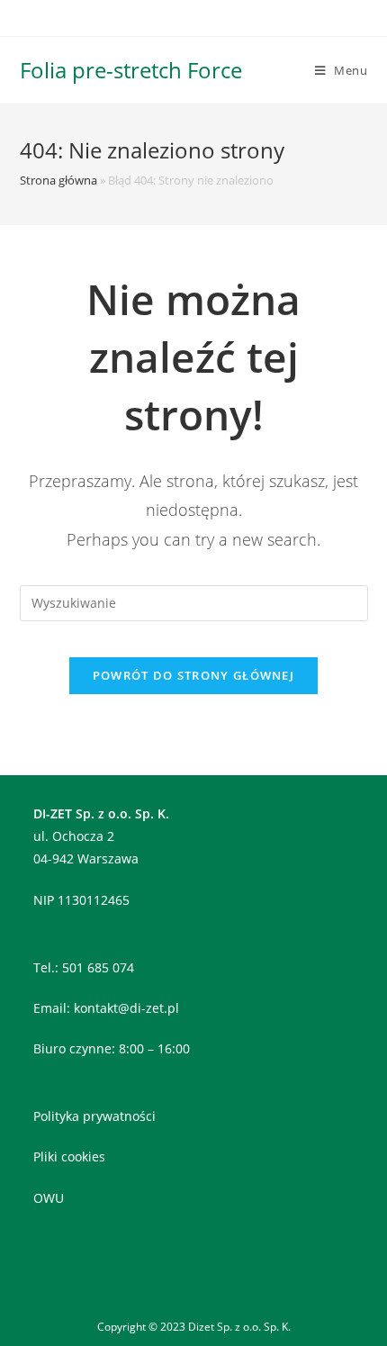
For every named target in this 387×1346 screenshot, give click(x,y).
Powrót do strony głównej (193, 675)
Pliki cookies (69, 1156)
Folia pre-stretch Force (131, 70)
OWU (48, 1197)
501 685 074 (98, 967)
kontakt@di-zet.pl (126, 1007)
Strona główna (58, 180)
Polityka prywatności (94, 1116)
